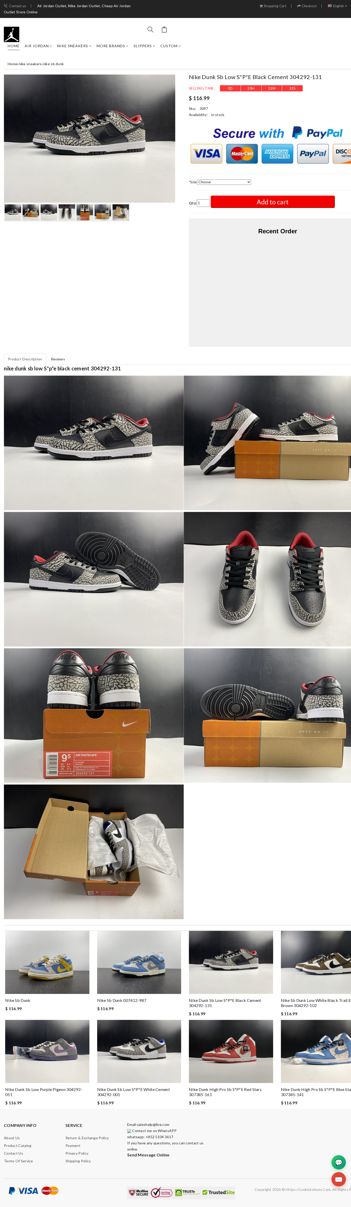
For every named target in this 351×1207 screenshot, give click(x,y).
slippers (143, 46)
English (338, 6)
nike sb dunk (53, 64)
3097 (204, 108)
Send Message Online (148, 1154)
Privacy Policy (77, 1153)
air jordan (37, 46)
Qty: (193, 203)
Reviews (58, 359)
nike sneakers (72, 46)
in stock (217, 114)
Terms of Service (18, 1161)
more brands (111, 46)
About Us (12, 1138)
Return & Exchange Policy (87, 1138)
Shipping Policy (78, 1161)
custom (169, 46)
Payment (73, 1145)
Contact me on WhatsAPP (154, 1130)
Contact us (17, 6)
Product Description (25, 359)
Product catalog (18, 1145)
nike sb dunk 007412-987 (121, 1000)
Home (14, 46)
